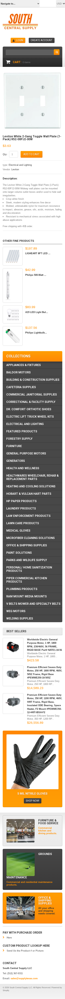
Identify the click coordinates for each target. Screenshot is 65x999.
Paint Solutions (19, 552)
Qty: (5, 154)
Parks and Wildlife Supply (26, 560)
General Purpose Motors (26, 453)
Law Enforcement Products (28, 516)
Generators (15, 461)
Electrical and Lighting (20, 165)
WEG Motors (15, 611)
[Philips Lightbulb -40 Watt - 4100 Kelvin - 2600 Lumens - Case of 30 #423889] (13, 336)
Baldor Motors (18, 372)
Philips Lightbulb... (36, 332)
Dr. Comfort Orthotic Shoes (28, 409)
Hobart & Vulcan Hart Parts (28, 493)
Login (19, 40)
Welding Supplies (19, 618)
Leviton (15, 169)
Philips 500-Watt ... (35, 275)
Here (9, 937)
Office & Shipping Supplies (26, 545)
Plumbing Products (21, 589)
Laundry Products (21, 508)
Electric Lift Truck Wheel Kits (30, 416)
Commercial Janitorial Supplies (31, 394)
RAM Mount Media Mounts (26, 596)
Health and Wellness (22, 468)
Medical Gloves (18, 530)
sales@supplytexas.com (24, 978)
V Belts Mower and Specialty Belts (33, 603)
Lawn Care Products (22, 523)
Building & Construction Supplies (32, 379)
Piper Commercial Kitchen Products (26, 580)
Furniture (14, 446)
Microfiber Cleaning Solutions (30, 538)
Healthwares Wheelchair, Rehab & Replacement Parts (32, 477)
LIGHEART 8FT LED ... (37, 253)
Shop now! (32, 800)
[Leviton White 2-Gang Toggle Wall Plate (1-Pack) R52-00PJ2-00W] (32, 74)
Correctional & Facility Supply (30, 402)
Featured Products (21, 431)
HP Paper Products (21, 501)
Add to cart (31, 154)
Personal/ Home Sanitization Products (29, 569)
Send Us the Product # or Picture (25, 950)
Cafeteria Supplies (21, 387)
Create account (41, 40)
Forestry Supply (19, 438)
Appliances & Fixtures (23, 365)
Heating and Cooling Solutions (30, 486)
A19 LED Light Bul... (36, 312)
